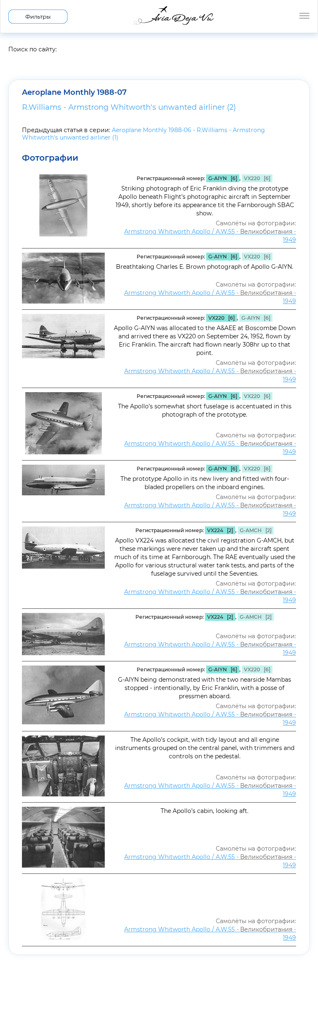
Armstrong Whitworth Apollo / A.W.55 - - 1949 (210, 236)
